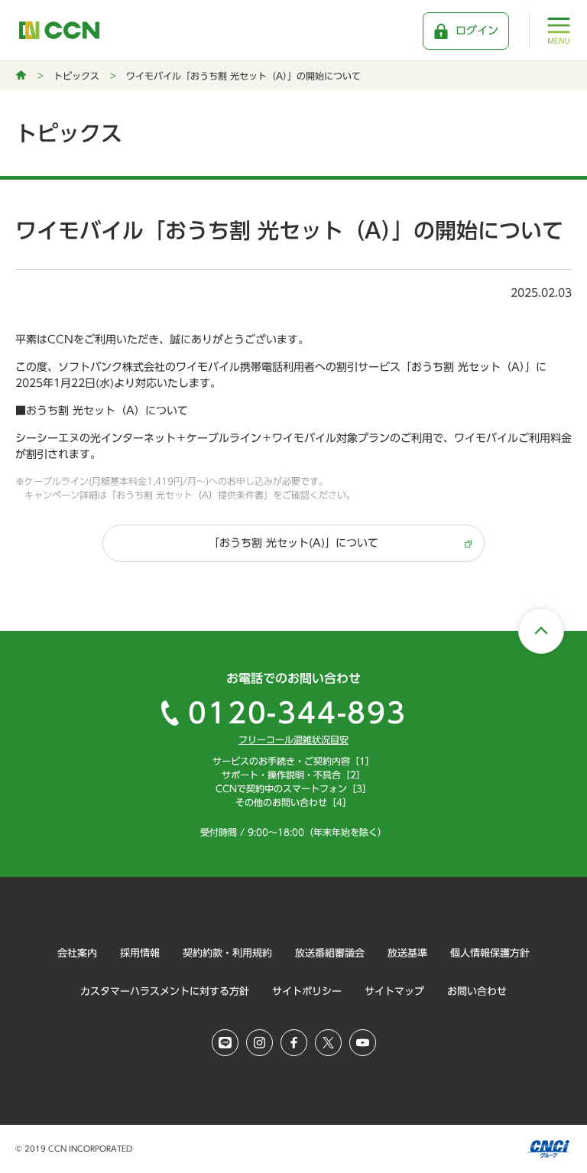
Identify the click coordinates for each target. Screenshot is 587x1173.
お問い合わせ (477, 991)
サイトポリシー (307, 991)
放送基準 (407, 953)
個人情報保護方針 (490, 953)
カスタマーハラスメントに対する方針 (164, 991)
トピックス (76, 75)
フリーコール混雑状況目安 (293, 739)
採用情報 (140, 953)
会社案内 (77, 953)
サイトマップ (394, 991)
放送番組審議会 (330, 953)
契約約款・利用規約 (227, 953)
